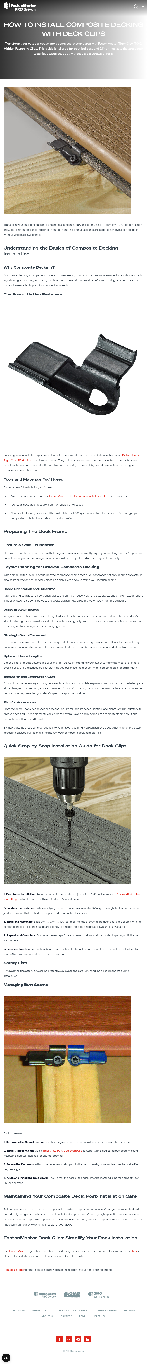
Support (129, 1310)
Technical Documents (72, 1310)
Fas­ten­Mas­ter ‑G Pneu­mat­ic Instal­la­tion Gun (78, 496)
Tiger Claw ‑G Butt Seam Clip (62, 1150)
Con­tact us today (14, 1269)
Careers (66, 1316)
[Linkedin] (87, 1339)
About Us (47, 1316)
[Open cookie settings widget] (6, 1358)
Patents (100, 1316)
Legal (83, 1316)
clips (134, 1251)
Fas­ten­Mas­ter (18, 1251)
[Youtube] (78, 1339)
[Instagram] (69, 1339)
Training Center (105, 1310)
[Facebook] (59, 1339)
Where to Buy (41, 1310)
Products (18, 1310)
